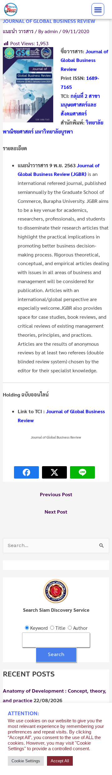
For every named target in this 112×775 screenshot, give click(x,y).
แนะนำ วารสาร (18, 31)
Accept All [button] (60, 761)
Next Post (55, 512)
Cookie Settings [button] (26, 761)
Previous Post (56, 494)
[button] (97, 9)
